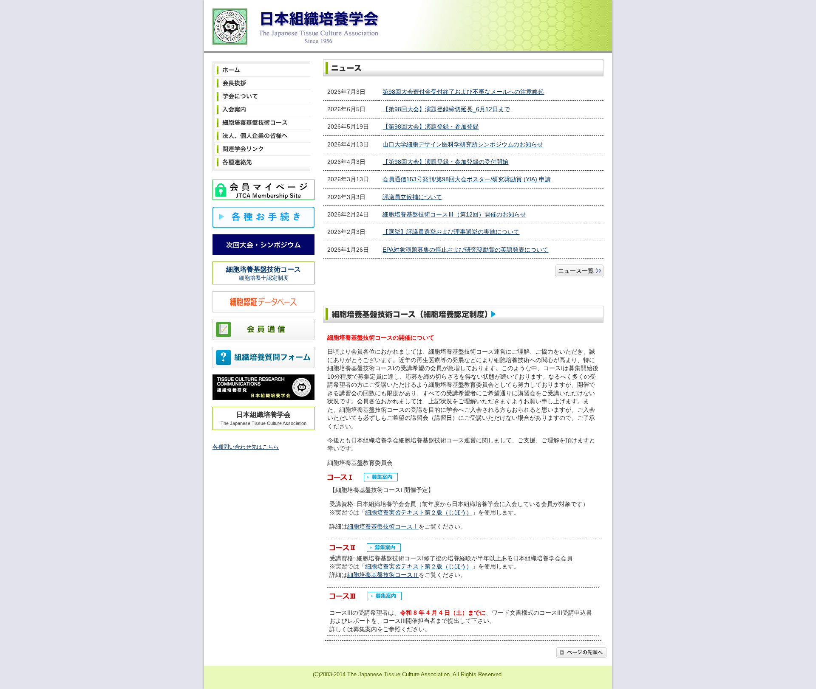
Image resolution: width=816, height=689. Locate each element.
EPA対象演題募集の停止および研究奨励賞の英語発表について (465, 249)
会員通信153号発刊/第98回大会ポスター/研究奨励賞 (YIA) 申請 (466, 179)
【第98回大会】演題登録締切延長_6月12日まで (446, 109)
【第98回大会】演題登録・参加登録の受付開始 (445, 161)
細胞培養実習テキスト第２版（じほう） (418, 512)
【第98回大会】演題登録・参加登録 (430, 126)
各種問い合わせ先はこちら (245, 447)
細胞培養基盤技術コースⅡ (383, 574)
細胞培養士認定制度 (263, 273)
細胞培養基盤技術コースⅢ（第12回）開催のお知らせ (454, 214)
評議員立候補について (412, 197)
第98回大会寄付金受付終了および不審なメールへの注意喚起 (463, 91)
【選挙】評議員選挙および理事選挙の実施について (450, 231)
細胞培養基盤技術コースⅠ (383, 526)
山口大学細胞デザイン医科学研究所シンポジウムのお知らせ (462, 144)
